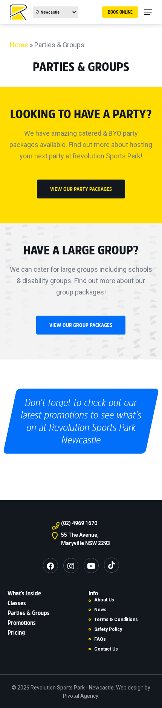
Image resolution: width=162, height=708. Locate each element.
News (100, 609)
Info (93, 593)
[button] (81, 189)
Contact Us (106, 649)
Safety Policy (108, 629)
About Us (104, 600)
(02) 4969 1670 (79, 523)
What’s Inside (24, 593)
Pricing (16, 632)
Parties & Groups (29, 612)
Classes (17, 603)
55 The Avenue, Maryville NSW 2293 (85, 539)
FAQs (100, 639)
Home (19, 45)
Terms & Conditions (116, 619)
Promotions (22, 622)
